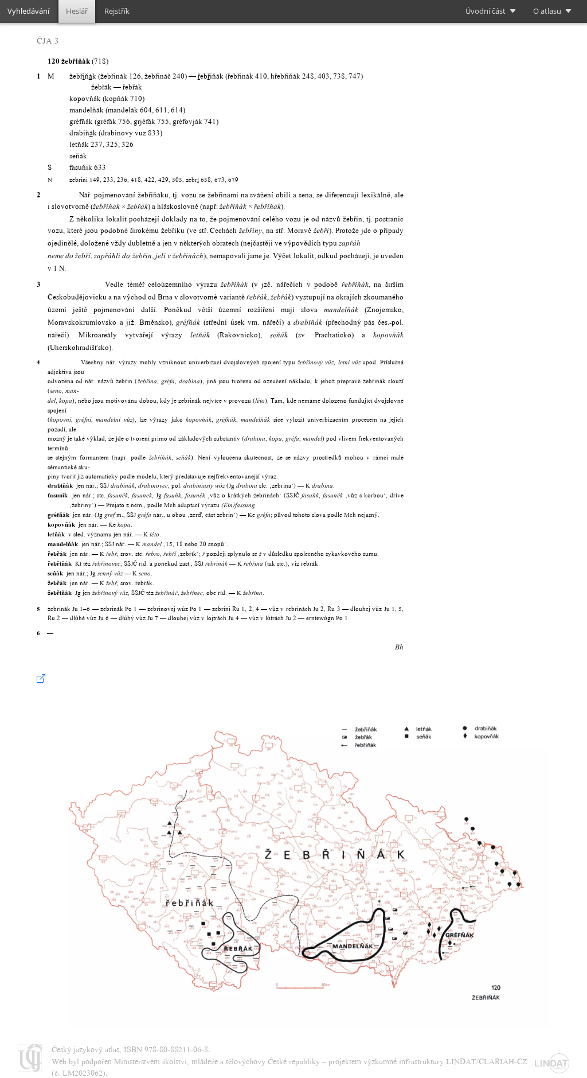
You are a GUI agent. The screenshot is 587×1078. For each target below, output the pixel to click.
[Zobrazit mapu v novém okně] (41, 678)
